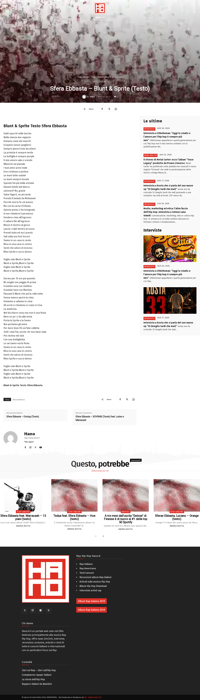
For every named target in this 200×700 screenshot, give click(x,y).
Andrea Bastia (23, 526)
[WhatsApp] (116, 109)
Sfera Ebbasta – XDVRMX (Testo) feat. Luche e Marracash (100, 418)
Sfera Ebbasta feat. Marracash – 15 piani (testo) (23, 517)
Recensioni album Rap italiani (95, 577)
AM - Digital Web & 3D (92, 697)
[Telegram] (40, 611)
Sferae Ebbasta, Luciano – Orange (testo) (177, 517)
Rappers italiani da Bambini (37, 684)
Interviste (149, 129)
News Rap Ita (150, 155)
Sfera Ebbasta (19, 399)
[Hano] (84, 97)
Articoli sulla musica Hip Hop (95, 581)
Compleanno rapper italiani (36, 674)
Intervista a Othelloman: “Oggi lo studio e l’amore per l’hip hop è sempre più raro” (166, 137)
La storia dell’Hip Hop (33, 679)
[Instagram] (182, 12)
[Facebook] (188, 12)
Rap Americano (88, 568)
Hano (92, 97)
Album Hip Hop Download (93, 586)
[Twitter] (109, 109)
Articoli (125, 512)
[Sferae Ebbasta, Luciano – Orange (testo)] (177, 495)
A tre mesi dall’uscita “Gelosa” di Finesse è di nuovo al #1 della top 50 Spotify (125, 519)
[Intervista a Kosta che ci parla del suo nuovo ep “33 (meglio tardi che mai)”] (169, 300)
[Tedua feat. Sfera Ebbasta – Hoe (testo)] (74, 495)
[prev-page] (96, 536)
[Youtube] (41, 447)
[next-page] (103, 536)
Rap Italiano (86, 564)
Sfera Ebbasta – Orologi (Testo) (22, 416)
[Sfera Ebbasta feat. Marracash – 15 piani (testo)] (23, 495)
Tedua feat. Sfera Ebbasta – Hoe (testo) (74, 517)
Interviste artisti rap (90, 590)
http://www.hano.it (31, 438)
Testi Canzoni (83, 77)
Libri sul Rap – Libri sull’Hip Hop (39, 670)
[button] (194, 11)
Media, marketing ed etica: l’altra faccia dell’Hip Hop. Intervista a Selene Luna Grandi (165, 212)
